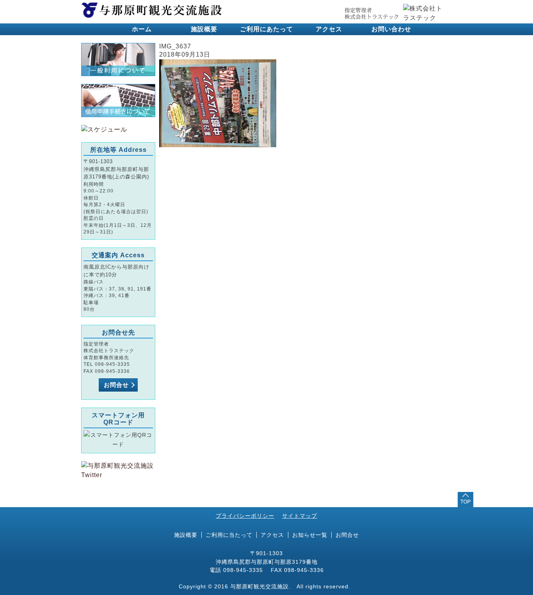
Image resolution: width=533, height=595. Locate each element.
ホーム (142, 29)
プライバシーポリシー (245, 516)
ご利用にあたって (266, 29)
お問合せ (116, 384)
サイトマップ (299, 516)
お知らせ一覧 (309, 535)
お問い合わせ (391, 29)
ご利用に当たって (229, 535)
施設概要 (204, 29)
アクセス (329, 29)
